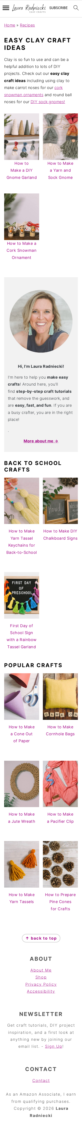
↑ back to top (41, 938)
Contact (41, 1080)
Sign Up (53, 1046)
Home (9, 25)
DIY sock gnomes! (48, 101)
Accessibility (41, 991)
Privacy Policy (41, 984)
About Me (41, 970)
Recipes (27, 25)
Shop (41, 977)
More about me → (41, 441)
